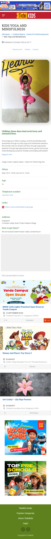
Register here (7, 155)
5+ (5, 367)
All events (6, 34)
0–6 (5, 320)
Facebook (23, 529)
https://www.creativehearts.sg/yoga (19, 207)
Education (29, 320)
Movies (32, 367)
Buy (49, 320)
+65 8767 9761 (7, 195)
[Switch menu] (3, 15)
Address (27, 49)
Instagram (28, 529)
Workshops (34, 413)
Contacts (35, 49)
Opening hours (17, 49)
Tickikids (30, 535)
